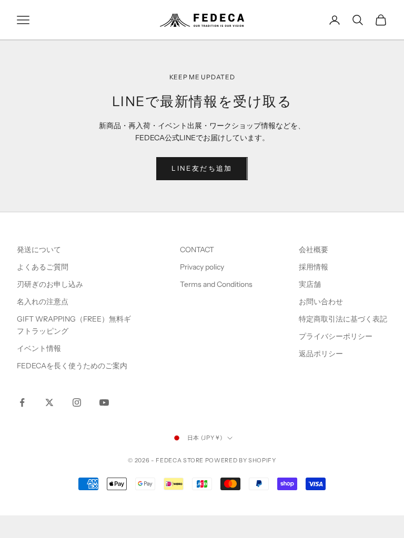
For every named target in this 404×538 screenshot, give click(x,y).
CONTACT (197, 249)
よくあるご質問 (42, 267)
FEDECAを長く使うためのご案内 (72, 365)
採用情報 (313, 267)
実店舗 (310, 284)
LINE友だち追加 (201, 168)
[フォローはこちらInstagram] (77, 402)
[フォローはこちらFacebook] (22, 402)
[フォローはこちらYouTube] (104, 402)
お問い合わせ (321, 301)
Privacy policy (202, 267)
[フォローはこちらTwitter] (49, 402)
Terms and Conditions (217, 284)
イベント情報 (39, 348)
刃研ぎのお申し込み (50, 284)
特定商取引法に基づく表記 (343, 319)
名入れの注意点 (42, 301)
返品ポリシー (321, 353)
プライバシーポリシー (335, 336)
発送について (39, 249)
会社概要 (313, 249)
